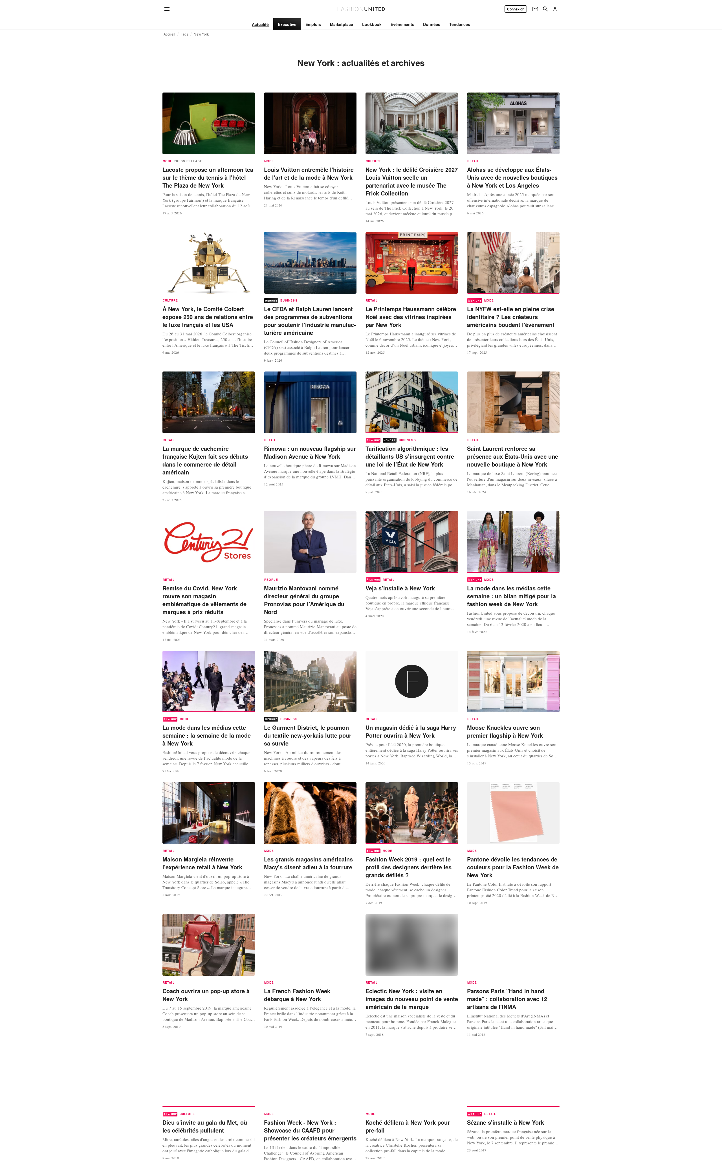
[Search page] (545, 9)
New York (201, 34)
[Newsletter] (535, 9)
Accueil (169, 34)
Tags (184, 34)
